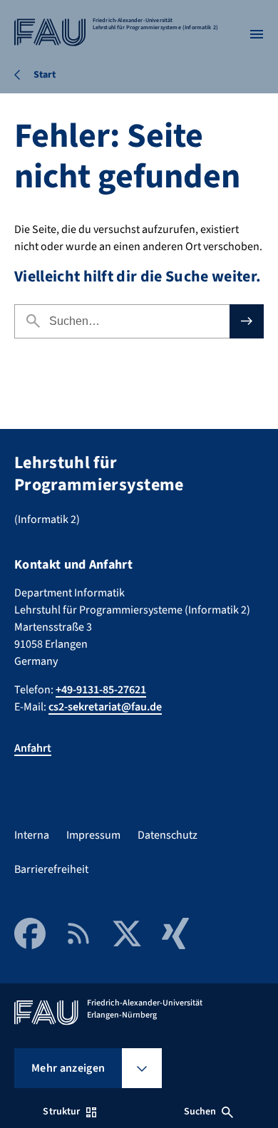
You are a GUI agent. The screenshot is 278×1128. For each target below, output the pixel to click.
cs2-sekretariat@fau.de (105, 707)
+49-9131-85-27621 (101, 690)
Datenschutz (167, 835)
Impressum (93, 835)
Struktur (61, 1111)
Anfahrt (32, 748)
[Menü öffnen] (256, 34)
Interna (31, 835)
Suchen (200, 1111)
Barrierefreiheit (51, 869)
